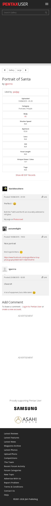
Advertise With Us (12, 478)
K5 (26, 116)
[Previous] (4, 70)
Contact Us (9, 491)
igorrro (9, 83)
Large (19, 70)
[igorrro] (4, 269)
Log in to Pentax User (31, 306)
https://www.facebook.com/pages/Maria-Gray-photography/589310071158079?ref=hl (22, 258)
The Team (9, 462)
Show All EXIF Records (25, 175)
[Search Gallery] (46, 12)
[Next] (25, 70)
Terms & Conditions (13, 486)
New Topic (9, 474)
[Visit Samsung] (25, 409)
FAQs (6, 495)
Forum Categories (12, 470)
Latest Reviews (11, 433)
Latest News (10, 441)
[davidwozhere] (4, 189)
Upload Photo (10, 454)
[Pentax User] (15, 3)
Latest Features (11, 437)
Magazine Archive (12, 446)
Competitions (10, 458)
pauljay (16, 92)
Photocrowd (18, 219)
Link (45, 197)
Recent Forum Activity (14, 466)
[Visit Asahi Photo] (25, 420)
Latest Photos (10, 450)
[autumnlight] (4, 229)
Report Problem (11, 482)
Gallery (11, 70)
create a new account (11, 309)
